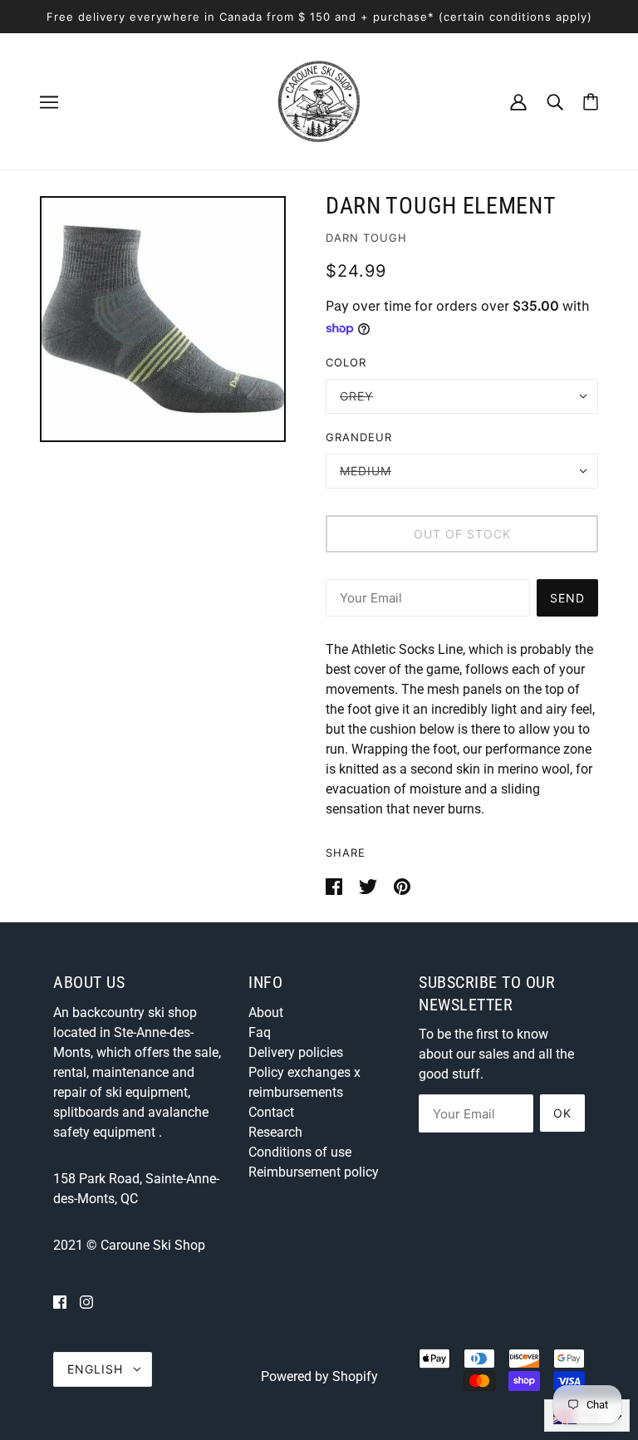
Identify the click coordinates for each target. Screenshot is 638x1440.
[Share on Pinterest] (402, 885)
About (265, 1012)
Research (275, 1132)
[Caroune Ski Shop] (319, 100)
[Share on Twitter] (369, 885)
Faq (259, 1032)
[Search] (555, 101)
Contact (271, 1112)
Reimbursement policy (313, 1172)
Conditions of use (299, 1152)
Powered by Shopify (319, 1376)
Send (567, 598)
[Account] (518, 101)
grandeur (359, 437)
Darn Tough (366, 237)
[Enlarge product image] (163, 319)
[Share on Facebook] (335, 885)
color (346, 362)
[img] (60, 1302)
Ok (562, 1113)
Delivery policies (295, 1052)
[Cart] (590, 102)
